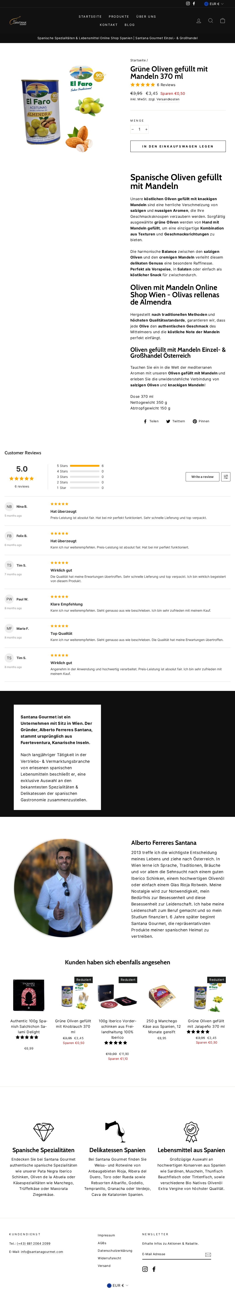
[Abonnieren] (208, 1254)
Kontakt (109, 25)
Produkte (119, 16)
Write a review (202, 477)
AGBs (102, 1243)
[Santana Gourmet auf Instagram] (145, 1269)
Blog (130, 25)
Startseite (90, 16)
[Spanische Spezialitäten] (43, 1123)
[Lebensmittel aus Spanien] (191, 1123)
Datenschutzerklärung (115, 1250)
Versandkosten (168, 99)
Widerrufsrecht (109, 1258)
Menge (137, 120)
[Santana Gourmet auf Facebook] (154, 1269)
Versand (104, 1266)
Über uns (146, 16)
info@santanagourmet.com (42, 1252)
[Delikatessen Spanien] (117, 1123)
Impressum (106, 1235)
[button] (178, 157)
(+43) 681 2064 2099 (33, 1243)
